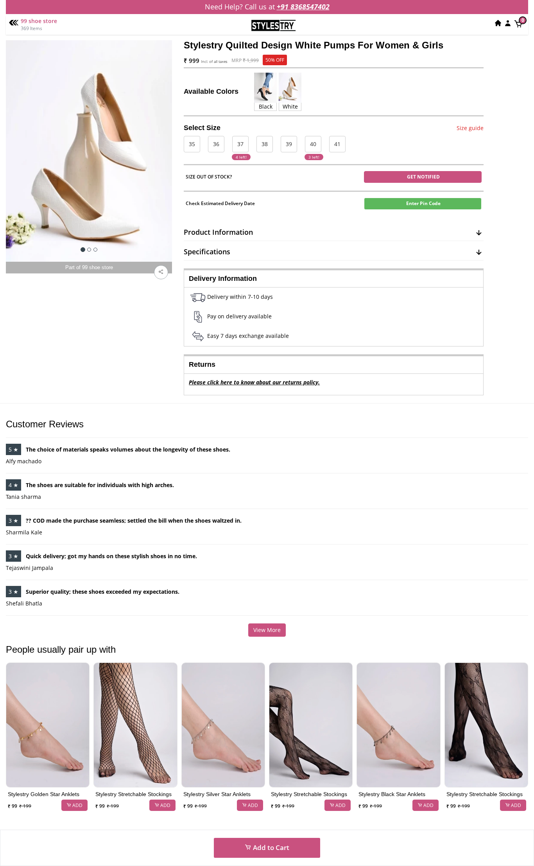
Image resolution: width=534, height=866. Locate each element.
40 (313, 144)
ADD (76, 805)
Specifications (207, 251)
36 (216, 144)
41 (337, 144)
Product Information (218, 232)
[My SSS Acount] (508, 23)
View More (267, 630)
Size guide (470, 128)
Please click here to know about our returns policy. (254, 382)
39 (289, 144)
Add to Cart (270, 847)
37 (240, 144)
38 (265, 144)
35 (192, 144)
